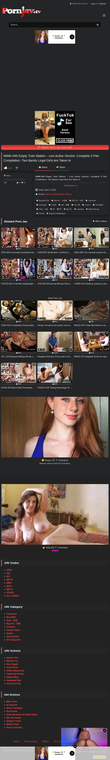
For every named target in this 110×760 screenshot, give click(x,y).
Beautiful (11, 617)
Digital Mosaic (93, 209)
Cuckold (10, 627)
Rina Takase (66, 194)
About (44, 167)
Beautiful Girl (44, 201)
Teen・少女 (43, 209)
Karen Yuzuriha (14, 727)
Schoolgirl (99, 205)
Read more (69, 185)
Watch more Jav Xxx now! (56, 147)
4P (60, 209)
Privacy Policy (31, 741)
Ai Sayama (11, 705)
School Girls (12, 636)
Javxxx (88, 205)
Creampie (42, 205)
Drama (9, 633)
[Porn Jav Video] (55, 12)
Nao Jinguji (12, 664)
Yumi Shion (12, 667)
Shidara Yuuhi (13, 721)
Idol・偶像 (65, 205)
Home (16, 741)
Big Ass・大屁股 (60, 201)
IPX (8, 576)
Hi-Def (53, 205)
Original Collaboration (57, 213)
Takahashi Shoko (15, 674)
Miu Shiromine (13, 718)
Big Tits (69, 209)
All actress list (13, 683)
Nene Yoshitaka (14, 708)
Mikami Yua (12, 661)
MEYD (9, 580)
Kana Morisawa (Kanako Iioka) (21, 714)
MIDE (9, 583)
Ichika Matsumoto (15, 670)
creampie (80, 209)
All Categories (13, 640)
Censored (92, 201)
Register (102, 4)
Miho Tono (11, 701)
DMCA (45, 741)
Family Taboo (13, 630)
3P (54, 209)
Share (62, 167)
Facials (41, 213)
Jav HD (77, 205)
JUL (8, 573)
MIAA (9, 586)
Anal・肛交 (12, 620)
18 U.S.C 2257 (61, 741)
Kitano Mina (12, 677)
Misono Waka (51, 194)
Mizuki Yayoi (12, 724)
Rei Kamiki (11, 711)
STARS (10, 592)
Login (93, 4)
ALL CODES (12, 596)
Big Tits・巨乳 (77, 201)
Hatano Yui (12, 658)
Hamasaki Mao (13, 680)
